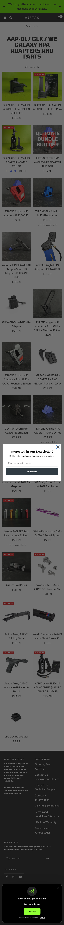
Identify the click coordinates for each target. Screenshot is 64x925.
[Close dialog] (58, 447)
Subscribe (32, 471)
